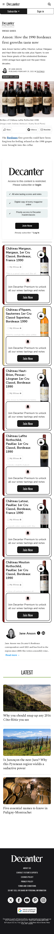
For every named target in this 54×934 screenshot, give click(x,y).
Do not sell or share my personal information (27, 890)
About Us (27, 868)
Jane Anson (16, 69)
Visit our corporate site (38, 920)
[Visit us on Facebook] (19, 900)
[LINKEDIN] (44, 633)
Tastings (40, 71)
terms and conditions (27, 885)
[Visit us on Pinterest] (35, 900)
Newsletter (47, 129)
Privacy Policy (27, 881)
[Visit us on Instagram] (43, 900)
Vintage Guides (9, 30)
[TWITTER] (39, 633)
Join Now (28, 297)
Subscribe (12, 11)
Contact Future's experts (27, 872)
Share (9, 129)
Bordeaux (12, 138)
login (38, 184)
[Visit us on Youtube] (27, 900)
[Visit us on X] (11, 900)
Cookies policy (27, 876)
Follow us (34, 129)
